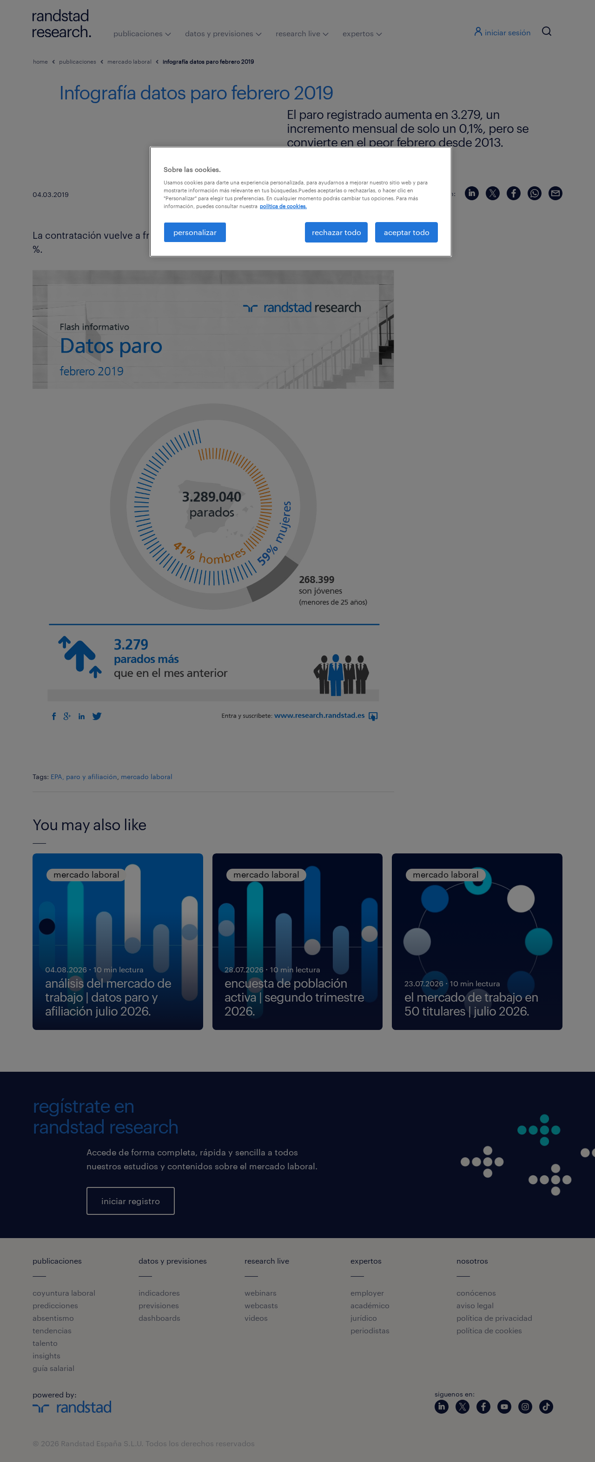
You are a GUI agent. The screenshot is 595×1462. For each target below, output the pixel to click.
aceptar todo (407, 232)
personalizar (195, 232)
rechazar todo (336, 232)
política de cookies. (283, 206)
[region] (301, 201)
